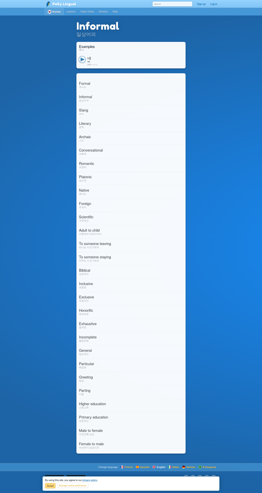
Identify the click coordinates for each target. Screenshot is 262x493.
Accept (50, 485)
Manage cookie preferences (73, 485)
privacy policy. (90, 480)
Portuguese (209, 467)
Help (115, 11)
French (128, 467)
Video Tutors (87, 11)
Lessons (71, 11)
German (190, 467)
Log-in (213, 4)
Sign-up (201, 4)
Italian (175, 467)
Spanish (144, 467)
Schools (103, 11)
